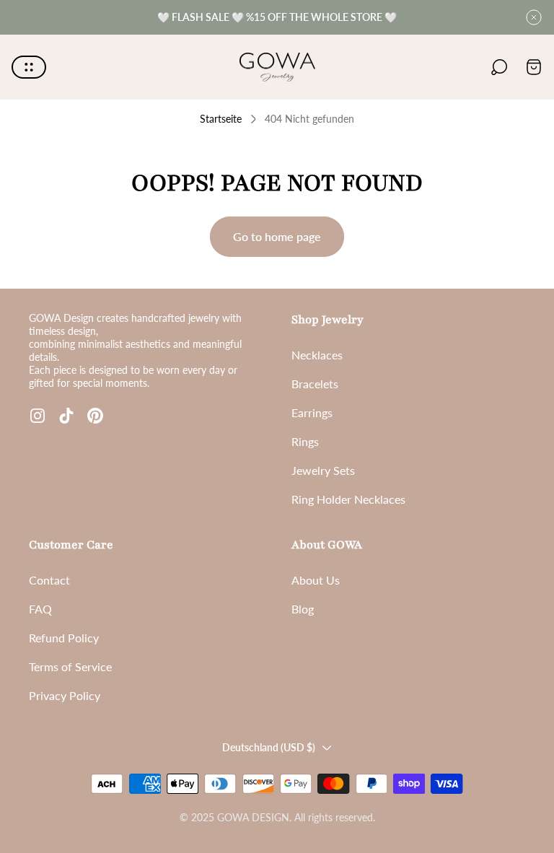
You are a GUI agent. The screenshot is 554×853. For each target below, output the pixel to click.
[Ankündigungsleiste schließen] (533, 17)
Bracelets (314, 383)
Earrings (312, 412)
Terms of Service (70, 666)
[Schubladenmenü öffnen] (29, 67)
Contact (49, 580)
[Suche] (499, 67)
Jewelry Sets (323, 470)
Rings (305, 441)
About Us (315, 580)
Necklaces (317, 355)
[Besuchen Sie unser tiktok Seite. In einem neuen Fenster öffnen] (66, 415)
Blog (302, 609)
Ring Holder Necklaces (348, 499)
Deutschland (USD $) (268, 747)
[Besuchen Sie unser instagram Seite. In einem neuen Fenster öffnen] (37, 415)
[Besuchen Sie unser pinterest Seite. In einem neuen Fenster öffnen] (95, 415)
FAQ (40, 609)
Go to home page (277, 236)
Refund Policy (64, 637)
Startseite (221, 119)
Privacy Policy (64, 695)
